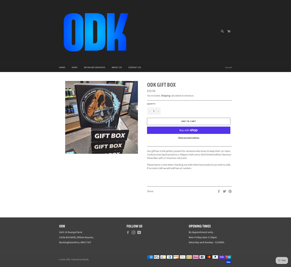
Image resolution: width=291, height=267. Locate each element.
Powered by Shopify (80, 259)
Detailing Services (94, 67)
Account (228, 67)
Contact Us (134, 67)
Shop (74, 67)
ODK (68, 259)
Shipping (165, 95)
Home (62, 67)
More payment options (188, 137)
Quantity (151, 104)
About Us (117, 67)
